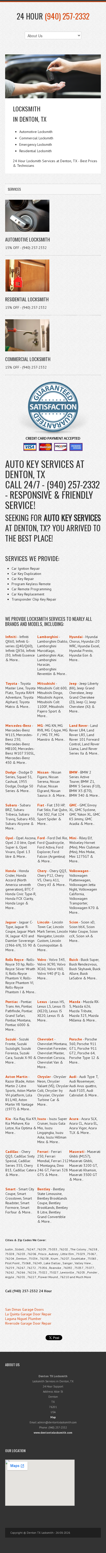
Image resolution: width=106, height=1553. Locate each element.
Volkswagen (79, 871)
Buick (73, 959)
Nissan (43, 772)
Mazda (74, 1001)
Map (53, 1417)
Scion (73, 922)
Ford (41, 838)
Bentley (43, 1189)
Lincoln (43, 922)
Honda (10, 871)
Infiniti (10, 636)
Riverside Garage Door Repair (28, 1323)
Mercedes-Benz (18, 725)
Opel (9, 838)
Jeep (73, 683)
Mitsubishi (46, 683)
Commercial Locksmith (27, 359)
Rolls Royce (14, 959)
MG (40, 725)
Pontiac (11, 1001)
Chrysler (44, 1076)
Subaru (11, 805)
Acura (73, 1118)
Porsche (75, 1039)
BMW (73, 772)
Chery (42, 871)
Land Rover (78, 725)
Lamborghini (47, 636)
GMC (73, 805)
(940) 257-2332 (67, 16)
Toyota (11, 683)
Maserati (76, 1151)
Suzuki (10, 1039)
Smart (10, 1189)
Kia (8, 1118)
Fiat (40, 805)
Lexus (42, 1001)
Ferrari (42, 1151)
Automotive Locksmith (27, 239)
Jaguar (10, 922)
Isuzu (41, 1118)
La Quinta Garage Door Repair (28, 1314)
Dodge (10, 772)
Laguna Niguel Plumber (23, 1318)
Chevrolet (45, 1039)
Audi (72, 1076)
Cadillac (12, 1151)
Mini (72, 838)
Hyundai (76, 636)
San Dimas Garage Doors (24, 1309)
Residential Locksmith (27, 299)
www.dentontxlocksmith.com (53, 1432)
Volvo (41, 959)
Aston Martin (16, 1076)
